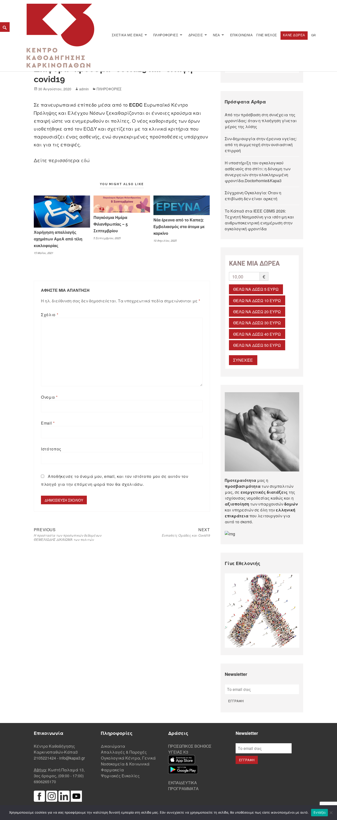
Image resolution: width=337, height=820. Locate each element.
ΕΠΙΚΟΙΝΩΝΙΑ (241, 35)
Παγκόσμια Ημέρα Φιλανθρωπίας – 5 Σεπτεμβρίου (111, 224)
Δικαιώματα (113, 746)
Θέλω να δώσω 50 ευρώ (257, 345)
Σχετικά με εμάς (127, 35)
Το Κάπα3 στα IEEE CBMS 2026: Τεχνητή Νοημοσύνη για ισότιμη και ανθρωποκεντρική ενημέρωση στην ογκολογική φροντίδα (259, 220)
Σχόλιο (49, 314)
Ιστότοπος (51, 449)
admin (84, 88)
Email (48, 423)
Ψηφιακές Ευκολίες (120, 776)
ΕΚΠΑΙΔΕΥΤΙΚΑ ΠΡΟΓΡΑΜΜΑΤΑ (183, 785)
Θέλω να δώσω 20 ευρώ (257, 311)
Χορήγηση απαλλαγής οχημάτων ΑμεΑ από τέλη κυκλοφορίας (58, 239)
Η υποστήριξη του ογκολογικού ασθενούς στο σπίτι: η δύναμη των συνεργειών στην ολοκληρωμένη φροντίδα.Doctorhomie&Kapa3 (257, 171)
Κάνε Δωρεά (294, 35)
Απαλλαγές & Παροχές (124, 752)
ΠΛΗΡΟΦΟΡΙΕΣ (165, 35)
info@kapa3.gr (72, 758)
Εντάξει (320, 812)
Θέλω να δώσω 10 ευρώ (257, 300)
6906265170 (45, 781)
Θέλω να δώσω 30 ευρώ (257, 323)
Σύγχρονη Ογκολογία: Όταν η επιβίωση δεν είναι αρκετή (253, 195)
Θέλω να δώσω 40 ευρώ (257, 334)
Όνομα (49, 397)
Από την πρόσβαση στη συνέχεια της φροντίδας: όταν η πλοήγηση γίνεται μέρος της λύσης (261, 120)
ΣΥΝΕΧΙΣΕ (243, 360)
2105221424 (45, 758)
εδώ (85, 160)
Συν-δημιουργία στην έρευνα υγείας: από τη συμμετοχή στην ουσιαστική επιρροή (261, 144)
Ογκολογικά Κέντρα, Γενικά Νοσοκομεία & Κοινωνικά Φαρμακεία (128, 764)
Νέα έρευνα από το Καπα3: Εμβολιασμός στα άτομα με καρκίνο (179, 227)
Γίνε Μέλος (266, 35)
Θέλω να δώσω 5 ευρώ (256, 289)
